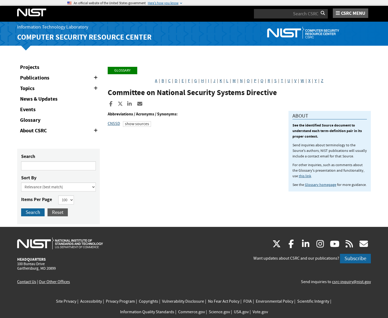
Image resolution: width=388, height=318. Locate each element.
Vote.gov (260, 312)
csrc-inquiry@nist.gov (351, 281)
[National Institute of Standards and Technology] (60, 243)
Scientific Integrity (313, 301)
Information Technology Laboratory (52, 27)
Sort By (28, 178)
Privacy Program (120, 301)
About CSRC (60, 131)
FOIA (247, 301)
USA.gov (241, 312)
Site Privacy (66, 301)
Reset (57, 212)
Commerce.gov (191, 312)
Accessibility (91, 301)
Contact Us (26, 281)
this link (305, 176)
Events (28, 109)
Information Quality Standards (147, 312)
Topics (60, 89)
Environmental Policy (274, 301)
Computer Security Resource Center (84, 37)
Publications (60, 78)
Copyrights (148, 301)
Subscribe (355, 258)
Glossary (30, 120)
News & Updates (39, 98)
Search (28, 156)
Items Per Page (36, 199)
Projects (29, 67)
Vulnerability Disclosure (183, 301)
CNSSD (114, 123)
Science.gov (219, 312)
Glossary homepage (320, 184)
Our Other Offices (54, 281)
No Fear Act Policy (223, 301)
